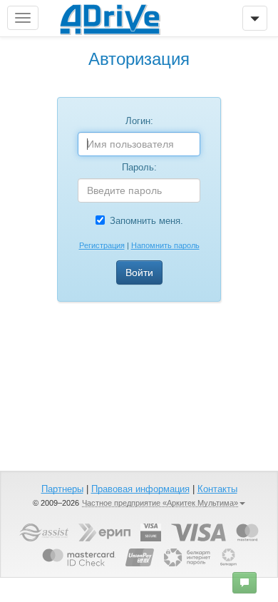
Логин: (139, 121)
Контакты (217, 489)
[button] (244, 582)
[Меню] (254, 18)
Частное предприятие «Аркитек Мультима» (160, 503)
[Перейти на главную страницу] (109, 18)
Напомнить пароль (165, 245)
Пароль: (139, 167)
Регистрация (102, 245)
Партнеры (62, 489)
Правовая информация (140, 489)
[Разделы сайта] (22, 18)
